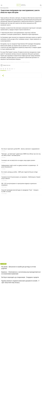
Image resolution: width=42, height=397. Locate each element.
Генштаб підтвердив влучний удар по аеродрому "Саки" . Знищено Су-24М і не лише (19, 190)
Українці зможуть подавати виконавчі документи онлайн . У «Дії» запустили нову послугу (20, 281)
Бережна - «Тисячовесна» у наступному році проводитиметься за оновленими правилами (21, 273)
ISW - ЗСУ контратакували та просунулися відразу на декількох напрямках (19, 184)
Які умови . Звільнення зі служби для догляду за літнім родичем (18, 267)
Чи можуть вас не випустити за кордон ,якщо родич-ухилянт (18, 160)
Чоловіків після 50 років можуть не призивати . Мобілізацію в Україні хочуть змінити (20, 177)
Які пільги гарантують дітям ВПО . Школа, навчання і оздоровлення (20, 149)
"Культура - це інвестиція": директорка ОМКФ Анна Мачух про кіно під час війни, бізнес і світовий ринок (20, 154)
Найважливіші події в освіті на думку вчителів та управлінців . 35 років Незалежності (19, 166)
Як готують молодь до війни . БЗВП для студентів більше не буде (19, 172)
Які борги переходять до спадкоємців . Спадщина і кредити (20, 277)
